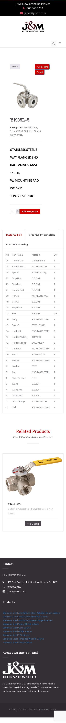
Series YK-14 (26, 508)
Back (15, 66)
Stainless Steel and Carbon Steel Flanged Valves (27, 620)
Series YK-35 (16, 131)
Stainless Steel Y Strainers (16, 635)
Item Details (33, 523)
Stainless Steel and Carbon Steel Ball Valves (25, 616)
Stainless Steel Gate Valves (17, 627)
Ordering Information (42, 234)
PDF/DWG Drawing (17, 244)
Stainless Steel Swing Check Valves (21, 623)
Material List (14, 234)
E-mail (40, 72)
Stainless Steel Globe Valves (17, 631)
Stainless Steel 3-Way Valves (17, 642)
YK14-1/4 (14, 503)
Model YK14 (13, 508)
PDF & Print (42, 66)
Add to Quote (30, 211)
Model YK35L (30, 127)
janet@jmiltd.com (35, 13)
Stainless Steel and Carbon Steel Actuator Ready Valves (31, 612)
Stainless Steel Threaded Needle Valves (23, 638)
